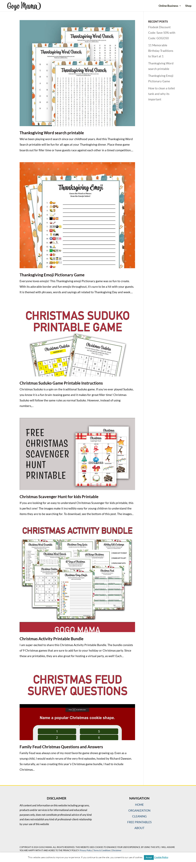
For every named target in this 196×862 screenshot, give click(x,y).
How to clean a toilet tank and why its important (161, 93)
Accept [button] (149, 857)
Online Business (168, 6)
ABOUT (139, 828)
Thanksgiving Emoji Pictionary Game (52, 274)
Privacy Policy (86, 850)
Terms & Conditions (102, 850)
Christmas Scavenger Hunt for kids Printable (59, 496)
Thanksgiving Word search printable (52, 132)
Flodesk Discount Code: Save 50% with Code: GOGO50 (161, 32)
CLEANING (139, 816)
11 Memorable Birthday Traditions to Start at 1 (160, 50)
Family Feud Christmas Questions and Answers (61, 746)
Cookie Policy (161, 857)
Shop (188, 6)
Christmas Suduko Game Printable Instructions (61, 383)
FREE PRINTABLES (139, 822)
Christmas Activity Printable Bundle (51, 638)
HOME (139, 804)
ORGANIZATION (139, 810)
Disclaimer (116, 850)
